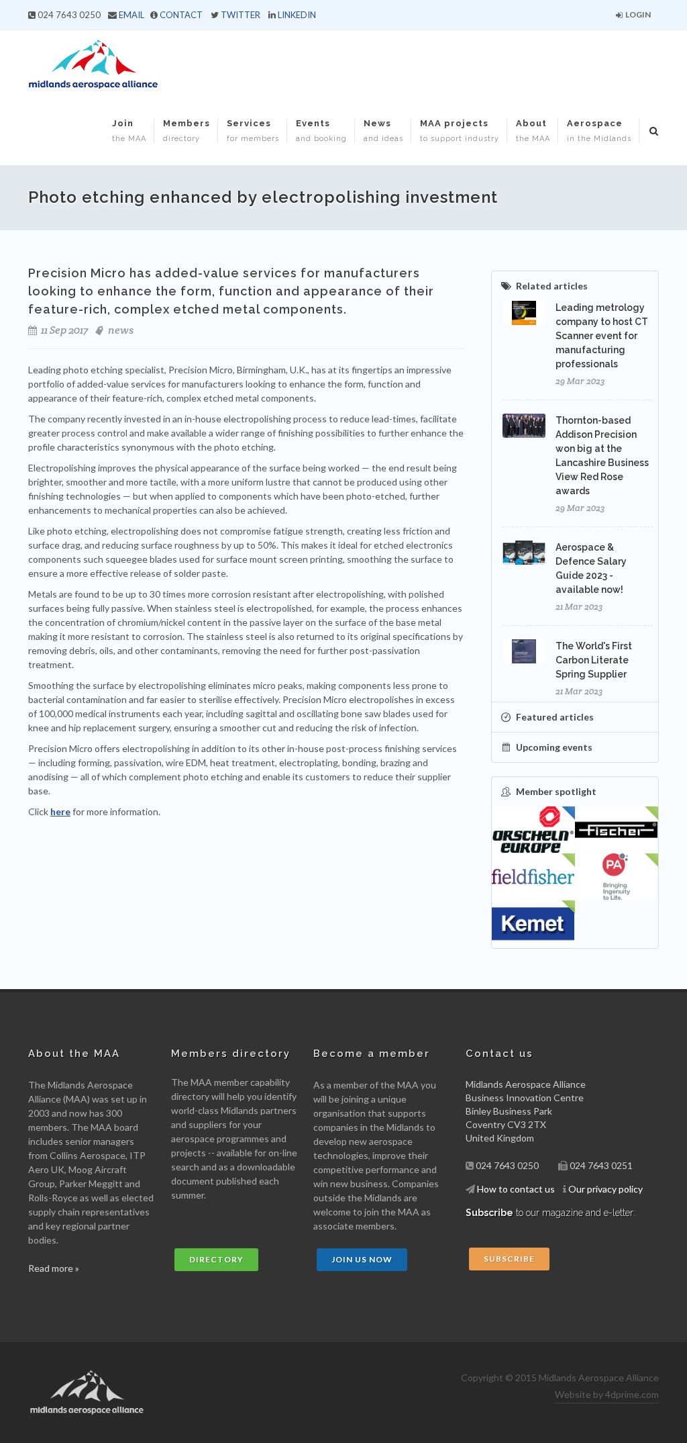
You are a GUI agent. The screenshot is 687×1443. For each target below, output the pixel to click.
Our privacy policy (605, 1189)
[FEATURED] (533, 829)
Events (321, 130)
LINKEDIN (297, 14)
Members (186, 130)
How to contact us (516, 1189)
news (121, 330)
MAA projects (459, 130)
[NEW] (616, 829)
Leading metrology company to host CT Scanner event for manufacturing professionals (602, 335)
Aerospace (599, 130)
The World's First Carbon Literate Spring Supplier (594, 660)
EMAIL (131, 14)
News (383, 130)
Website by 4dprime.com (607, 1394)
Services (253, 130)
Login (637, 14)
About (533, 130)
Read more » (53, 1268)
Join (129, 130)
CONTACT (181, 14)
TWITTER (240, 14)
